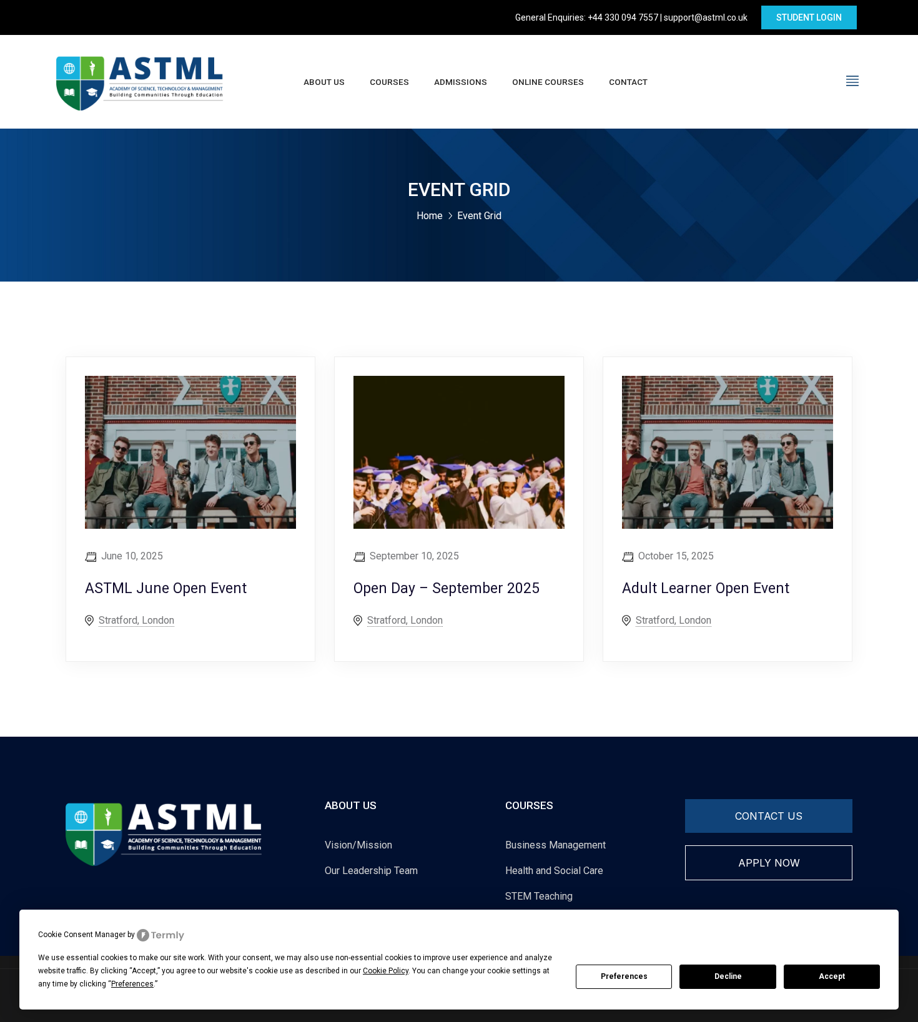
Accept (832, 976)
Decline (728, 976)
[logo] (140, 81)
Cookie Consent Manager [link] (82, 934)
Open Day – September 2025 (446, 588)
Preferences (624, 976)
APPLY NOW (769, 863)
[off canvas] (852, 81)
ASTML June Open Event (166, 588)
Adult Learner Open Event (705, 588)
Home (430, 216)
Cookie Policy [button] (385, 970)
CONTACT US (768, 816)
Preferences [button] (132, 984)
